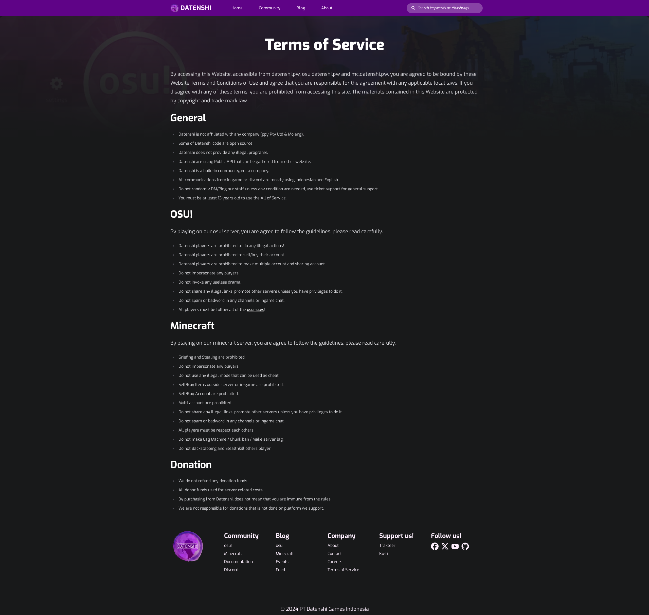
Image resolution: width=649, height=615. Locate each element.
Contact (335, 553)
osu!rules (255, 309)
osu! (228, 545)
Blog (301, 8)
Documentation (238, 561)
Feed (280, 569)
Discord (231, 569)
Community (269, 8)
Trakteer (387, 545)
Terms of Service (343, 569)
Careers (335, 561)
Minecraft (233, 553)
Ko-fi (383, 553)
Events (282, 561)
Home (237, 8)
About (326, 8)
